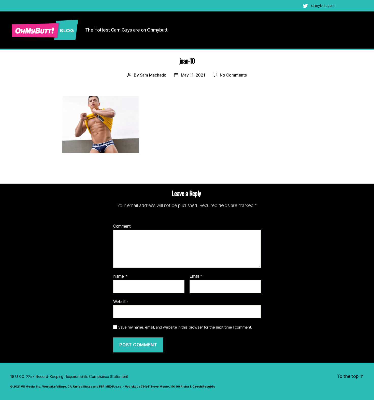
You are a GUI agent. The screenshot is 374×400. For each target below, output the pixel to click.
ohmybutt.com (323, 5)
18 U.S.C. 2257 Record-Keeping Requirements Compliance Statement (69, 376)
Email (196, 276)
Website (120, 301)
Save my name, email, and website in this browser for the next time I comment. (185, 327)
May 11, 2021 (193, 75)
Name (120, 276)
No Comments (233, 75)
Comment (122, 226)
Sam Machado (153, 75)
